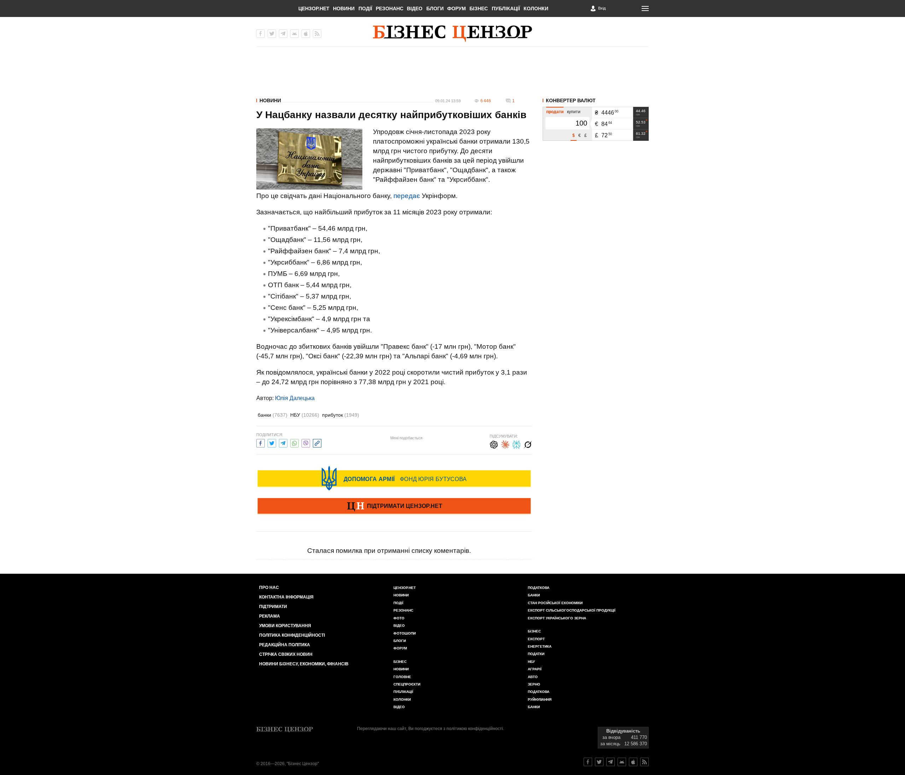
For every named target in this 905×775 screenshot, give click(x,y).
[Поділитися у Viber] (306, 442)
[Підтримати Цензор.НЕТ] (394, 506)
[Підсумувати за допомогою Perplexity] (516, 444)
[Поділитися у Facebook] (260, 442)
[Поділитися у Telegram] (283, 442)
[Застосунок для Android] (294, 33)
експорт (536, 639)
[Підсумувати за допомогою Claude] (505, 444)
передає (406, 195)
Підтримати (273, 606)
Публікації (506, 8)
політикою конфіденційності (474, 728)
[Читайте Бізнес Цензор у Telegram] (610, 762)
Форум (456, 8)
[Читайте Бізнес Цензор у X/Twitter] (599, 762)
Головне (402, 677)
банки (272, 415)
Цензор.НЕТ (313, 8)
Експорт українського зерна (557, 618)
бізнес (534, 631)
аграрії (535, 669)
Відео (414, 8)
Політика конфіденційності (292, 635)
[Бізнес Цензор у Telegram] (283, 33)
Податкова (538, 588)
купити (573, 111)
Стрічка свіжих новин (286, 654)
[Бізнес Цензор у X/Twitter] (272, 33)
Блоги (435, 8)
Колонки (536, 8)
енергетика (539, 646)
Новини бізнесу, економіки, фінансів (304, 663)
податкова (538, 692)
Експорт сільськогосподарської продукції (571, 610)
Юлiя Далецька (295, 398)
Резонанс (389, 8)
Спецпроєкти (406, 684)
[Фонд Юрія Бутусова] (394, 478)
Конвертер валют (571, 100)
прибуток (340, 415)
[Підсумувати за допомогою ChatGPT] (494, 444)
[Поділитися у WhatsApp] (294, 442)
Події (365, 8)
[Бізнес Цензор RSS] (317, 33)
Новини (344, 8)
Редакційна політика (284, 644)
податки (536, 654)
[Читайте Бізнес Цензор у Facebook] (588, 762)
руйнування (539, 699)
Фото (398, 618)
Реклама (269, 616)
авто (533, 677)
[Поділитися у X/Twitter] (272, 442)
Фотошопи (404, 633)
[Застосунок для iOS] (306, 33)
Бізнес (478, 8)
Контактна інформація (286, 597)
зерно (534, 684)
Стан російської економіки (555, 603)
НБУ (304, 415)
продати (555, 111)
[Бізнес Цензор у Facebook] (260, 33)
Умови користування (285, 625)
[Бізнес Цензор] (452, 33)
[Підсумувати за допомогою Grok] (528, 444)
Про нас (269, 587)
